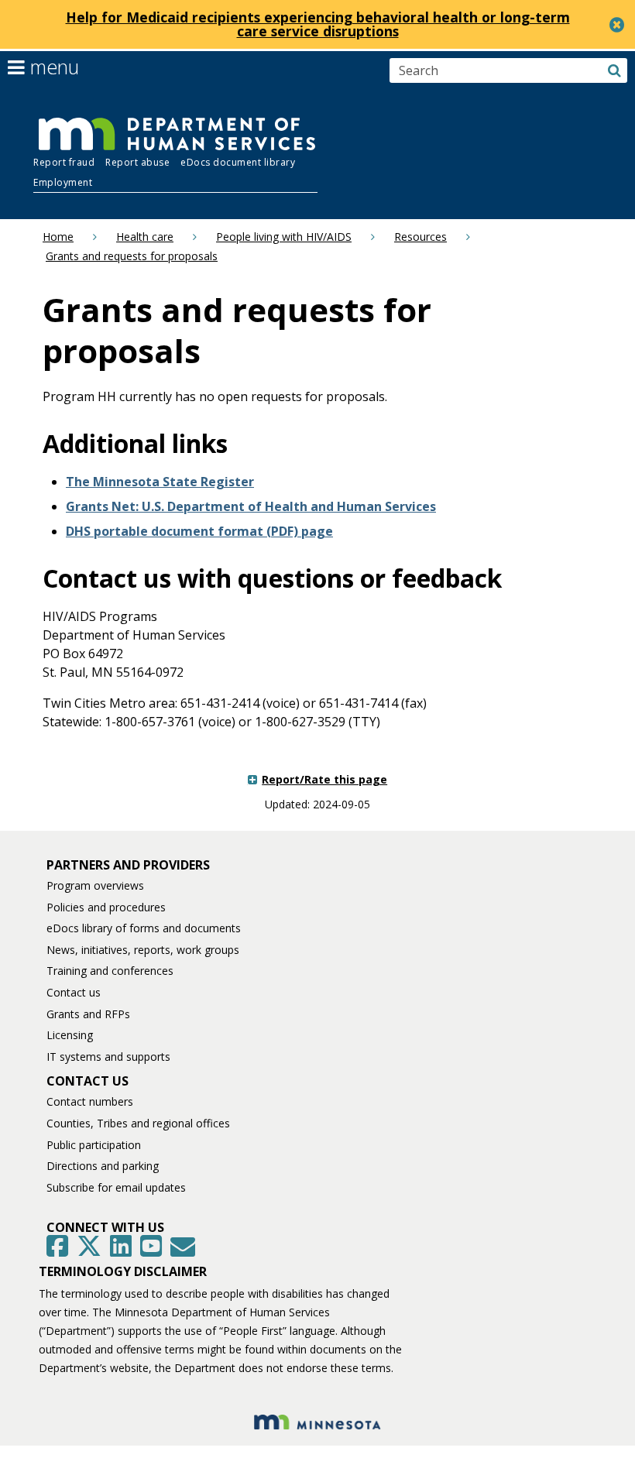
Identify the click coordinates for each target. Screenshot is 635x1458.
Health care (144, 236)
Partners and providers (128, 864)
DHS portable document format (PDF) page (199, 531)
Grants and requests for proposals (132, 256)
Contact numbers (89, 1101)
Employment (62, 182)
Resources (420, 236)
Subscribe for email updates (116, 1187)
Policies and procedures (106, 907)
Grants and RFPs (88, 1014)
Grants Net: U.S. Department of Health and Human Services (251, 506)
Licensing (69, 1034)
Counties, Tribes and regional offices (138, 1123)
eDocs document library (237, 162)
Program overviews (95, 885)
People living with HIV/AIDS (284, 236)
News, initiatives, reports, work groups (142, 949)
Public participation (93, 1144)
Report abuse (137, 162)
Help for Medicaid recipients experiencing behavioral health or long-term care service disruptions (318, 24)
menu (52, 66)
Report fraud (63, 162)
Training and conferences (109, 970)
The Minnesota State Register (160, 481)
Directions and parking (102, 1165)
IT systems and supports (108, 1056)
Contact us (73, 992)
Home (58, 236)
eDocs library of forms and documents (143, 928)
